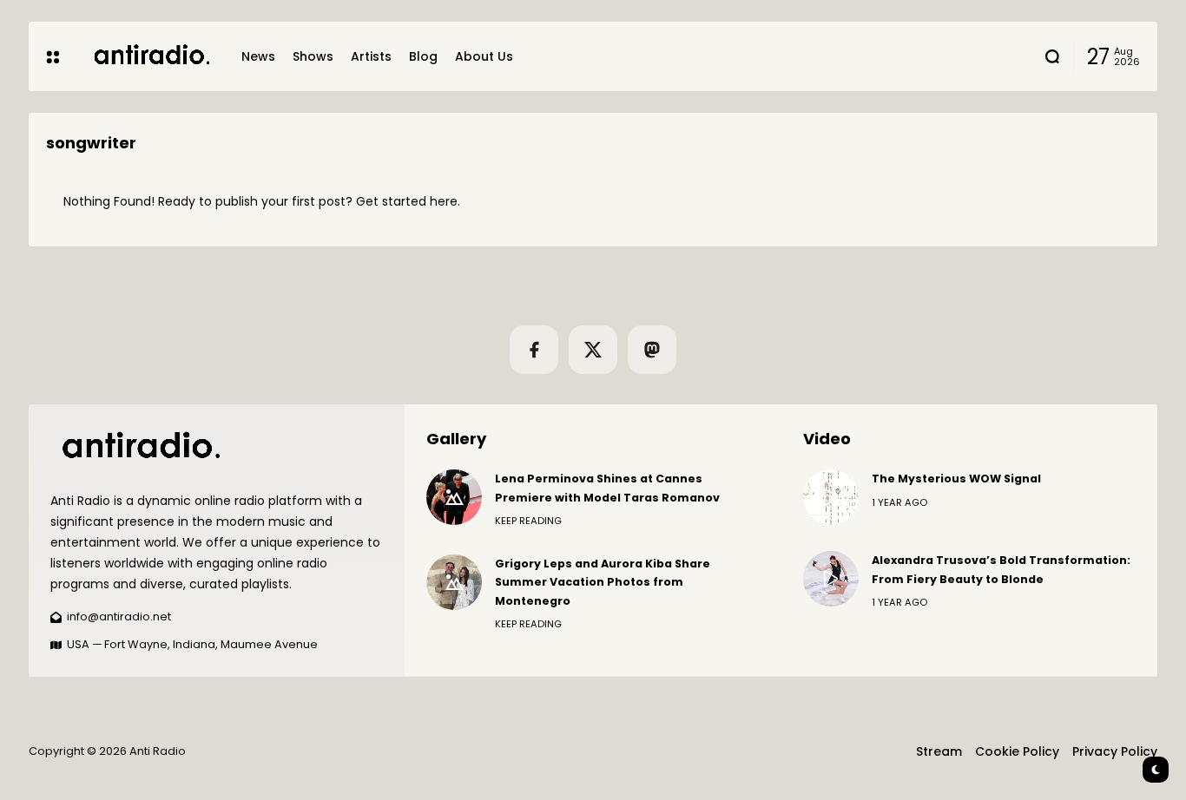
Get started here (407, 201)
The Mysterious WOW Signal (956, 478)
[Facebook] (534, 349)
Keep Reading (528, 521)
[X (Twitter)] (593, 349)
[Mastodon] (652, 349)
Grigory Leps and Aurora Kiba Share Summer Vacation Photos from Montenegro (602, 582)
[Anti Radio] (150, 56)
